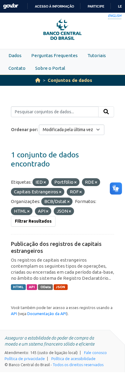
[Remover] (45, 182)
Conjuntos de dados (70, 80)
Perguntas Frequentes (54, 55)
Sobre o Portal (50, 68)
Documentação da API (46, 313)
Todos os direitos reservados (78, 364)
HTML (18, 287)
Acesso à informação (54, 6)
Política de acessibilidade (73, 358)
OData (45, 287)
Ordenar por (24, 129)
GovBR (10, 6)
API (32, 287)
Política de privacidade (25, 358)
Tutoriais (96, 55)
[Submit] (106, 111)
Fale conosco (95, 352)
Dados (15, 55)
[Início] (37, 80)
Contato (16, 68)
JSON (60, 287)
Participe (96, 6)
